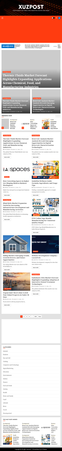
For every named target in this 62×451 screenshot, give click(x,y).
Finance (5, 382)
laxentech (35, 260)
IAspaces (6, 187)
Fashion (5, 379)
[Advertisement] (31, 31)
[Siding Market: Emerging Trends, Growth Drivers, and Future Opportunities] (16, 244)
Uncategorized (6, 72)
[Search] (56, 17)
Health (52, 119)
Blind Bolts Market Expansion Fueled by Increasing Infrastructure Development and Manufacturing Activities (16, 206)
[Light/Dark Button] (53, 18)
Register (59, 18)
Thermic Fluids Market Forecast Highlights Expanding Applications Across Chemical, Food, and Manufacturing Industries (27, 81)
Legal (4, 399)
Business (32, 119)
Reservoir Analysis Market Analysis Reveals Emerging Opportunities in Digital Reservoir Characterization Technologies (44, 105)
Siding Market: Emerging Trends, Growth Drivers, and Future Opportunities (16, 258)
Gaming (5, 389)
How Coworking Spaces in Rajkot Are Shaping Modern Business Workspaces (34, 127)
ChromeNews (35, 449)
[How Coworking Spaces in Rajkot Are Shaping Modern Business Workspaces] (25, 124)
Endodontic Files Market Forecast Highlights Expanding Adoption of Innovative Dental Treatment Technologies (45, 281)
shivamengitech (37, 225)
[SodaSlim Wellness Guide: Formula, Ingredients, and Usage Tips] (45, 124)
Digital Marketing (8, 368)
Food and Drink (7, 385)
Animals (5, 351)
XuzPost (31, 7)
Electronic (7, 262)
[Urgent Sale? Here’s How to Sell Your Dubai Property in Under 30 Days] (16, 281)
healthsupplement (37, 187)
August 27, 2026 (16, 111)
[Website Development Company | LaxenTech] (45, 244)
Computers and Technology (11, 365)
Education (6, 372)
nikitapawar (7, 111)
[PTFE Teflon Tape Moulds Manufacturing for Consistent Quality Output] (45, 207)
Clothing (5, 361)
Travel (5, 410)
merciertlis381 (7, 299)
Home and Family (8, 396)
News (4, 406)
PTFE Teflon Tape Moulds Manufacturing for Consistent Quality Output (43, 220)
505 (36, 316)
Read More (7, 157)
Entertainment (7, 375)
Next (40, 316)
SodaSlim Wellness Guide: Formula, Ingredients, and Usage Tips (54, 127)
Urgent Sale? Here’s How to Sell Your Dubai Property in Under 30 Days (16, 295)
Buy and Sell (8, 288)
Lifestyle (5, 403)
